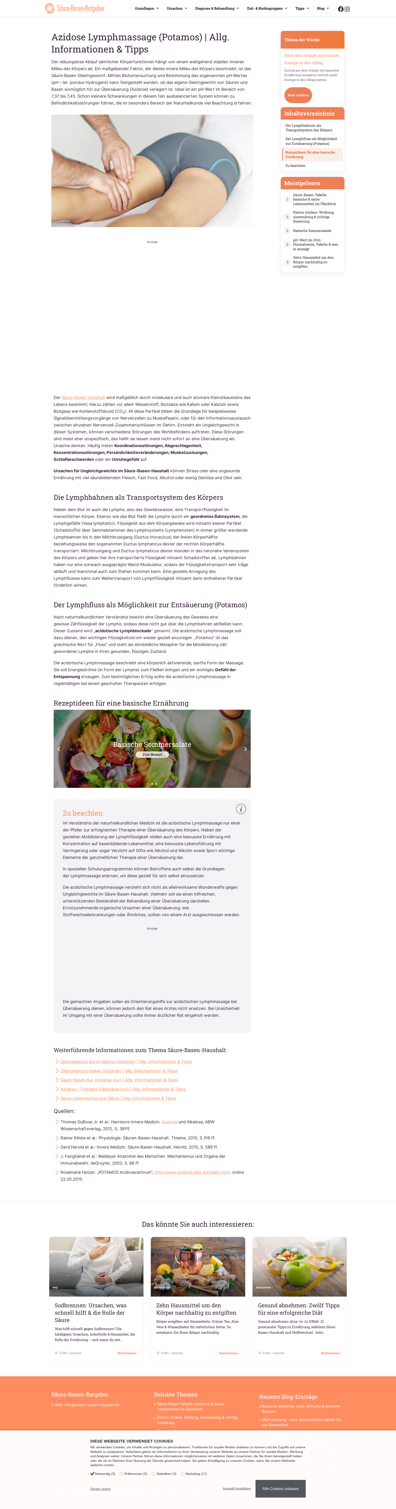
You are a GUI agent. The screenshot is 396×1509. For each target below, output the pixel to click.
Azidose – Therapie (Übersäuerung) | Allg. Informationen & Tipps (123, 1089)
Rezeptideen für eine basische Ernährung (310, 154)
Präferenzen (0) (135, 1473)
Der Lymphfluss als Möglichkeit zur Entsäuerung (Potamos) (311, 141)
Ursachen (175, 8)
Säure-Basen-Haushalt (83, 397)
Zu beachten (295, 165)
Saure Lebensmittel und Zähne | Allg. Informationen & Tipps (118, 1098)
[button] (59, 749)
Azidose (169, 1121)
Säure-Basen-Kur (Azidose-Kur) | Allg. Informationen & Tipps (119, 1079)
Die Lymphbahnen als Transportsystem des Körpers (309, 127)
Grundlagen (144, 8)
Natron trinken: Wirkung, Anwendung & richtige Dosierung (197, 1420)
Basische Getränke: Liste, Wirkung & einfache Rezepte (301, 1409)
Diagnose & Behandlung (214, 8)
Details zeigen (100, 1489)
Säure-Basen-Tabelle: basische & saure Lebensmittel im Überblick (190, 1406)
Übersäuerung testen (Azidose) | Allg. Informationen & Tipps (119, 1070)
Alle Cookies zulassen (280, 1489)
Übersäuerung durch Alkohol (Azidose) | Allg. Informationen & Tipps (126, 1061)
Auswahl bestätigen (237, 1488)
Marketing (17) (196, 1473)
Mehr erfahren (298, 95)
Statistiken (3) (166, 1473)
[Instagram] (347, 9)
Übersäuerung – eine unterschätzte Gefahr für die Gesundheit (301, 1422)
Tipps (300, 8)
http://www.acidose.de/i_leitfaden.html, (192, 1172)
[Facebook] (341, 9)
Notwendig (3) (105, 1473)
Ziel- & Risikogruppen (265, 8)
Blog (320, 8)
